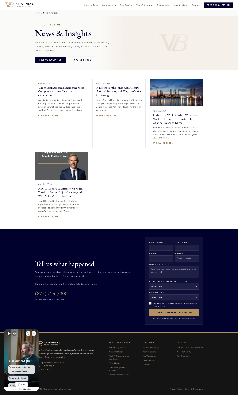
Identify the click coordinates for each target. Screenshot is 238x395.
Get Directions (183, 356)
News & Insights (180, 5)
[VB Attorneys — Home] (19, 4)
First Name (156, 242)
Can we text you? (161, 292)
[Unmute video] (9, 333)
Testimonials (163, 5)
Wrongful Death (116, 352)
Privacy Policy (159, 306)
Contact (196, 5)
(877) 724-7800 (82, 60)
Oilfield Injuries (115, 363)
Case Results (126, 5)
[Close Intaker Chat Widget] (34, 333)
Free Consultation (218, 5)
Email (153, 253)
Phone (179, 253)
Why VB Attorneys (144, 5)
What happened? (160, 264)
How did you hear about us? (168, 281)
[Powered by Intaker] (27, 389)
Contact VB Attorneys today (190, 347)
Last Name (182, 242)
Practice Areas (91, 5)
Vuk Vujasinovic (149, 356)
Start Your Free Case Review (174, 312)
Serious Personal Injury (119, 374)
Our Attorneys (109, 5)
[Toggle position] (28, 333)
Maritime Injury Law (117, 347)
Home (37, 13)
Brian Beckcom (149, 352)
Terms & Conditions (184, 303)
